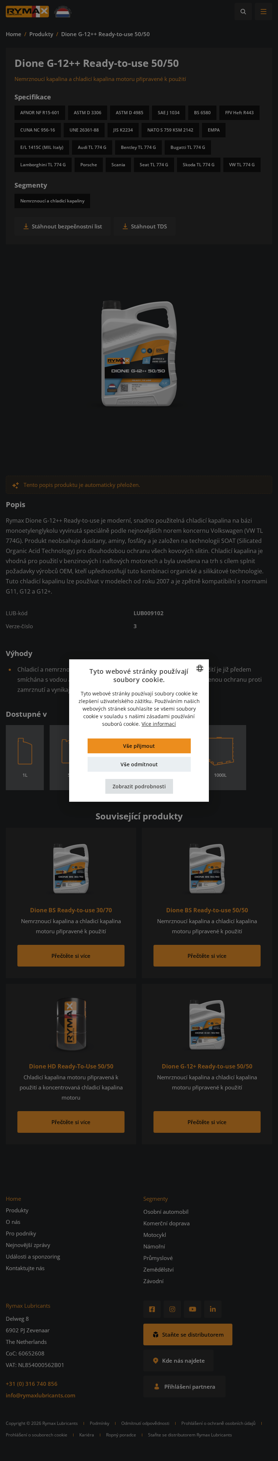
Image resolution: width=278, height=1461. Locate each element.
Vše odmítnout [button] (139, 764)
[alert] (139, 730)
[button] (139, 786)
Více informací (159, 723)
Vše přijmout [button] (139, 745)
